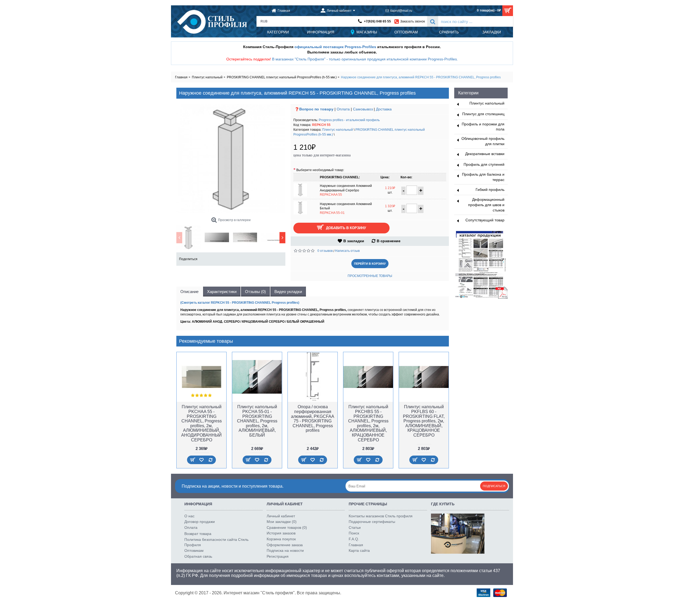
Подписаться (494, 486)
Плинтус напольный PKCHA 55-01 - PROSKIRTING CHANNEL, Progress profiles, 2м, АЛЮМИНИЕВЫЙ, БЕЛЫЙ (257, 420)
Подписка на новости (285, 550)
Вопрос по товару (316, 109)
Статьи (355, 527)
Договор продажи (199, 521)
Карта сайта (359, 550)
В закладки (353, 241)
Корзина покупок (281, 539)
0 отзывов (325, 251)
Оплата (343, 109)
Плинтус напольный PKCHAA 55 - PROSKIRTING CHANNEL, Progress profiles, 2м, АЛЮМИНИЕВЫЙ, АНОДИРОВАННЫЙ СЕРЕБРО (201, 423)
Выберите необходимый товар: (320, 170)
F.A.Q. (354, 539)
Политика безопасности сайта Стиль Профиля (216, 542)
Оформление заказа (285, 545)
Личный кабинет (281, 516)
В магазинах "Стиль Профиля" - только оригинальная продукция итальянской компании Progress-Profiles (364, 59)
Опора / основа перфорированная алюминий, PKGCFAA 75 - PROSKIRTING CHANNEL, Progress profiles (312, 418)
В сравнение (389, 241)
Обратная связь (198, 556)
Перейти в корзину (370, 263)
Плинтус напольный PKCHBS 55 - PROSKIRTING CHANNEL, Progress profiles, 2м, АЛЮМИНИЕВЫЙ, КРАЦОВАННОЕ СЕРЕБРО (368, 423)
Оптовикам (194, 550)
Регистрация (278, 556)
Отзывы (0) (255, 291)
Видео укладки (288, 291)
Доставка (384, 109)
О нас (189, 516)
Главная (356, 545)
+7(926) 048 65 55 (377, 21)
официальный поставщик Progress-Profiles (335, 47)
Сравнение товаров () (287, 527)
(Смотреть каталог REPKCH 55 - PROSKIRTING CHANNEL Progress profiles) (239, 303)
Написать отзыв (347, 251)
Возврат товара (197, 533)
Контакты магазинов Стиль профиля (381, 516)
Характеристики (221, 291)
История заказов (281, 533)
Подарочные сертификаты (372, 521)
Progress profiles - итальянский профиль (349, 120)
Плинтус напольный (337, 130)
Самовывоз (363, 109)
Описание (189, 291)
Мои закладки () (282, 521)
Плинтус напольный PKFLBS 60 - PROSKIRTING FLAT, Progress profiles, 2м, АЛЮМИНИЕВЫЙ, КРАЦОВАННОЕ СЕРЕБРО (424, 420)
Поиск (354, 533)
